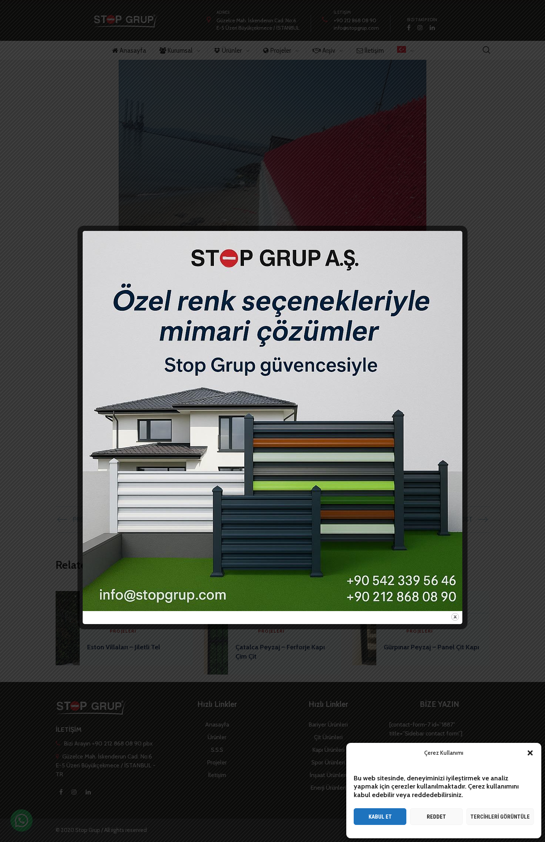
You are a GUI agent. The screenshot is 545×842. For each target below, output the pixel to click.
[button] (530, 753)
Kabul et (380, 816)
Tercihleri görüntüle (500, 816)
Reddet (436, 816)
